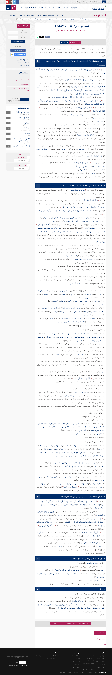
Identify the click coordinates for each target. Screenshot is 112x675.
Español (98, 2)
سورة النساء (27, 128)
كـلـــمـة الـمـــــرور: (23, 36)
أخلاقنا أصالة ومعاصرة (22, 80)
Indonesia (73, 2)
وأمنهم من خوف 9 (23, 84)
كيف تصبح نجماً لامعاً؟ (24, 117)
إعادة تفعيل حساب (23, 65)
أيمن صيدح (27, 135)
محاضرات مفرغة (101, 661)
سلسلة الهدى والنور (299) (23, 112)
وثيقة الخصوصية (14, 662)
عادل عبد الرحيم (26, 119)
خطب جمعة (102, 664)
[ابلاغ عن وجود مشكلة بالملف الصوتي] (61, 42)
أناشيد (92, 656)
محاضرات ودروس (101, 658)
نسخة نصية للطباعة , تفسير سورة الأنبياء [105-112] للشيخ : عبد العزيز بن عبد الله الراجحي (70, 623)
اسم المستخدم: (23, 31)
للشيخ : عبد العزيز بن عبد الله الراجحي (70, 30)
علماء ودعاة (52, 15)
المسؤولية (27, 133)
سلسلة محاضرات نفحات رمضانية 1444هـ (19, 90)
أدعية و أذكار (90, 666)
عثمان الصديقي (26, 125)
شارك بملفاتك (10, 15)
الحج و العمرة (77, 661)
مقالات (60, 7)
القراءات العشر (42, 15)
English (79, 2)
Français (86, 2)
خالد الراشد (27, 148)
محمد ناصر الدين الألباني (25, 114)
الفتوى (54, 7)
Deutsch (92, 2)
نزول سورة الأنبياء (101, 644)
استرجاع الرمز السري (23, 60)
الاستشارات (47, 7)
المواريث (27, 7)
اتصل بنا (16, 665)
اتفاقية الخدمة (23, 665)
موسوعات (67, 7)
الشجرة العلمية (31, 15)
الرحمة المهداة (76, 656)
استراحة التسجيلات (88, 669)
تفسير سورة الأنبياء (100, 639)
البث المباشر (21, 15)
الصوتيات (40, 7)
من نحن (11, 665)
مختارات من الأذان (88, 663)
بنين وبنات (20, 7)
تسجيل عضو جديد (23, 63)
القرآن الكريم (61, 15)
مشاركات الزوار (39, 656)
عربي (104, 2)
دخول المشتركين (18, 41)
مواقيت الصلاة (51, 658)
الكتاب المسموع (101, 667)
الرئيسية (73, 7)
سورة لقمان (27, 122)
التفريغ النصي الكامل (74, 42)
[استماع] (67, 42)
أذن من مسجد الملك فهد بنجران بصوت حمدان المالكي (22, 139)
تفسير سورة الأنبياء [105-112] (70, 26)
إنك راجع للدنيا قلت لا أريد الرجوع (21, 146)
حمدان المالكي (27, 142)
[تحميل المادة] (64, 42)
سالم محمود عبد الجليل (25, 130)
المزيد (24, 99)
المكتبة (33, 7)
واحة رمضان (77, 658)
